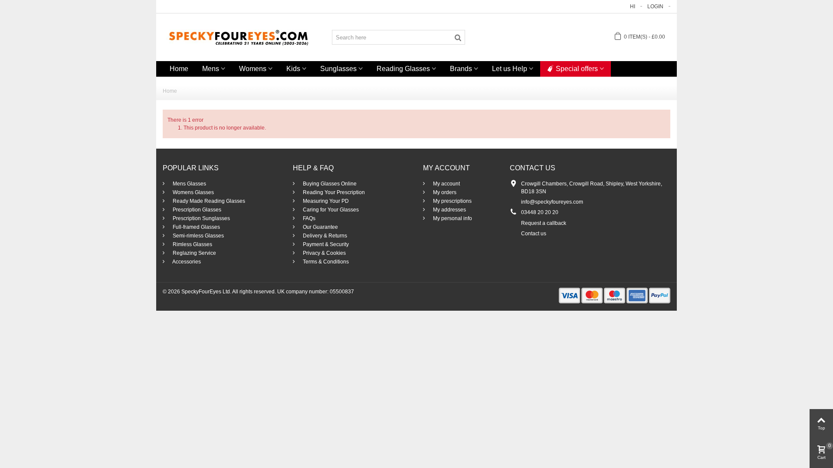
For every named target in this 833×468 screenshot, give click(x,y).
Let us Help (509, 68)
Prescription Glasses (196, 210)
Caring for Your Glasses (330, 210)
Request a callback (543, 223)
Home (179, 68)
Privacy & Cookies (324, 253)
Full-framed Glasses (195, 227)
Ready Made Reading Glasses (208, 201)
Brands (461, 68)
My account (446, 184)
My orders (444, 192)
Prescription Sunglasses (200, 218)
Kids (293, 68)
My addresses (449, 210)
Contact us (533, 234)
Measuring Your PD (325, 201)
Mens (210, 68)
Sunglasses (338, 68)
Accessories (186, 262)
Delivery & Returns (324, 236)
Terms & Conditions (325, 262)
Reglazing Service (193, 253)
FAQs (308, 218)
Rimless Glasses (191, 244)
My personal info (452, 218)
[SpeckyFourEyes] (239, 37)
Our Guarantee (320, 227)
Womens (252, 68)
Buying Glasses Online (329, 184)
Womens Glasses (192, 192)
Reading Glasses (403, 68)
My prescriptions (452, 201)
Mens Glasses (188, 184)
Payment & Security (325, 244)
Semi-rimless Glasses (197, 236)
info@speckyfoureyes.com (552, 202)
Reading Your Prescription (333, 192)
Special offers (577, 68)
